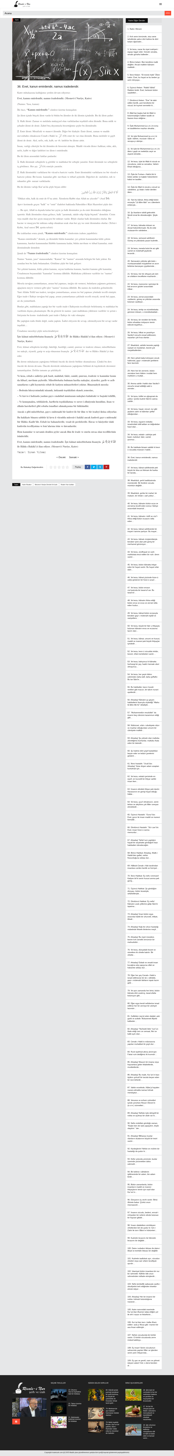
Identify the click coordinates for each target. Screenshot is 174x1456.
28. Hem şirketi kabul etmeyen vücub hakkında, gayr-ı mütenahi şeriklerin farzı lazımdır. (143, 360)
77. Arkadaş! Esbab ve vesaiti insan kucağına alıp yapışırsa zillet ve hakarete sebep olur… (143, 965)
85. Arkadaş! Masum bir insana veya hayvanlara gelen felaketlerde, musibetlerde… (143, 1064)
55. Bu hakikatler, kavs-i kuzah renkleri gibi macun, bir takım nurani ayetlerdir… (143, 689)
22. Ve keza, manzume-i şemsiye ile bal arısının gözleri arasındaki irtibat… (143, 286)
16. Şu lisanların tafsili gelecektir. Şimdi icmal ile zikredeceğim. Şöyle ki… (143, 215)
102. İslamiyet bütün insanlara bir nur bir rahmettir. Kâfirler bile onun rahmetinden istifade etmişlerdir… (143, 1273)
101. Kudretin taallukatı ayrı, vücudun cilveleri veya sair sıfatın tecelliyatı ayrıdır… (144, 1261)
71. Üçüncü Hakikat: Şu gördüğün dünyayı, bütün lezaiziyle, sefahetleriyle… (142, 891)
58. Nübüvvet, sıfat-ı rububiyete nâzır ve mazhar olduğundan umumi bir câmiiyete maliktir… (143, 727)
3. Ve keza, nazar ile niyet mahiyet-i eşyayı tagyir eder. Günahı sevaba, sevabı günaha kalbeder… (143, 51)
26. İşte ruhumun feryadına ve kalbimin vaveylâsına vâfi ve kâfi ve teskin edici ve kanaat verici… (149, 1431)
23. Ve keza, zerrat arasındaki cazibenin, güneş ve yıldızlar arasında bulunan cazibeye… (144, 299)
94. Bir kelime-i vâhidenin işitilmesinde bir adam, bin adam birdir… (141, 1174)
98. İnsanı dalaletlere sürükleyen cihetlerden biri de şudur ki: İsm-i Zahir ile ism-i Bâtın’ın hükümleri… (142, 1227)
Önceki (61, 457)
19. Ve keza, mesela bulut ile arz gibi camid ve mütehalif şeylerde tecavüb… (143, 250)
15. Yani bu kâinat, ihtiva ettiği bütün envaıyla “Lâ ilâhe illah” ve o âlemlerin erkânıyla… (144, 202)
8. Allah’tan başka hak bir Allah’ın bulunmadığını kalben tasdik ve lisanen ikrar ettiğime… (142, 115)
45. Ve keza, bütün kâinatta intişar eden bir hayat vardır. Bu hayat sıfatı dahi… (143, 567)
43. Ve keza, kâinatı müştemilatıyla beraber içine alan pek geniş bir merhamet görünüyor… (142, 541)
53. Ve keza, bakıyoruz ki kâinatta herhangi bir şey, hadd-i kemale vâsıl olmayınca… (143, 664)
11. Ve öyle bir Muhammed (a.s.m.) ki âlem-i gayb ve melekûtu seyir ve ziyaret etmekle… (144, 151)
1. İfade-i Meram (135, 29)
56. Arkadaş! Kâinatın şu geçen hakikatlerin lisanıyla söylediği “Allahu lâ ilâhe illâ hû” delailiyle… (143, 702)
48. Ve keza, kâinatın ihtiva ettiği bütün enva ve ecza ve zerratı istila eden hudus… (142, 602)
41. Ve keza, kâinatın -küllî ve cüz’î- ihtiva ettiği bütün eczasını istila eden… (143, 518)
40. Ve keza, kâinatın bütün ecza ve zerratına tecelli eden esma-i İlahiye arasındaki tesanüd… (143, 506)
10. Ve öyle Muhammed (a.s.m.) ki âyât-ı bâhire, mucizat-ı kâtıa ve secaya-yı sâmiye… (142, 138)
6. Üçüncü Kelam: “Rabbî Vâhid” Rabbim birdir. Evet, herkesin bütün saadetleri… (143, 90)
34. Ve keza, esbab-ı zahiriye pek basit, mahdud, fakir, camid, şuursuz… (142, 437)
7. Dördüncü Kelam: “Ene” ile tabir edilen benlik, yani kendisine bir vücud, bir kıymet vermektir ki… (142, 102)
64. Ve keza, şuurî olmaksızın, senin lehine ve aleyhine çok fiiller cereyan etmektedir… (143, 804)
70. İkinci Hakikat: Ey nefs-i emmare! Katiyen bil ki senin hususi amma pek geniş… (143, 878)
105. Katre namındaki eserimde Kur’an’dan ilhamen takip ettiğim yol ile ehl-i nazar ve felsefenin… (143, 1312)
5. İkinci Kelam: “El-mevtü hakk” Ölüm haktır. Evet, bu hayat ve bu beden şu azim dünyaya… (144, 77)
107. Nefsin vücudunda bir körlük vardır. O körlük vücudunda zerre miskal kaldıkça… (142, 1337)
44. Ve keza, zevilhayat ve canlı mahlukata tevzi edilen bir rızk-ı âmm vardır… (143, 554)
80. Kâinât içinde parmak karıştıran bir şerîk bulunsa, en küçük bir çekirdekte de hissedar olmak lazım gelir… (112, 1396)
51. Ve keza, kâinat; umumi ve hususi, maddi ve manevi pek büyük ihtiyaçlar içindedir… (144, 641)
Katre (17, 20)
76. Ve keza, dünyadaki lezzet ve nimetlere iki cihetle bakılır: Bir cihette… (142, 952)
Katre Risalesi (26, 484)
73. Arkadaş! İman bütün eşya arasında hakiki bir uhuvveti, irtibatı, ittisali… (143, 916)
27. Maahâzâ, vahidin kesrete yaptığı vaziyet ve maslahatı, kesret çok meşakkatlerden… (143, 347)
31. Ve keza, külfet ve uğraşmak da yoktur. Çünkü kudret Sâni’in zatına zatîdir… (143, 398)
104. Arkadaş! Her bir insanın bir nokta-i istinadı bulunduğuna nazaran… (141, 1299)
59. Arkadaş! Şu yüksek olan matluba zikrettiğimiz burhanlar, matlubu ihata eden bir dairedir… (143, 740)
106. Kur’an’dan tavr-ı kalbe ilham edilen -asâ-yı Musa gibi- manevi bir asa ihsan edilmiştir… (143, 1324)
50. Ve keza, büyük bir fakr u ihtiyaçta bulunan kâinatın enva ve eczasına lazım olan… (144, 628)
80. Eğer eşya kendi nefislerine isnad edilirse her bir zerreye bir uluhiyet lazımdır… (143, 1005)
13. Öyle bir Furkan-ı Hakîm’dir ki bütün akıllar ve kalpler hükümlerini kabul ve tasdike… (142, 176)
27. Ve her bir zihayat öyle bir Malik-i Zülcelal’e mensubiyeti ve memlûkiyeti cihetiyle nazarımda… (149, 1413)
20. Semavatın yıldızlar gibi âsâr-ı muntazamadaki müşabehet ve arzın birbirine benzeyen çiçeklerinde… (143, 263)
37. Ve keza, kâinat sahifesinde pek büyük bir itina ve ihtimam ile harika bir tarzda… (143, 470)
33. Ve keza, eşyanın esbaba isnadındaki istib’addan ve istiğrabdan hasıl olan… (144, 424)
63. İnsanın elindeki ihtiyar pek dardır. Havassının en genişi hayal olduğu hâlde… (144, 791)
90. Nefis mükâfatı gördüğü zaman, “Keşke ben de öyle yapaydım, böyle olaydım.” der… (143, 1125)
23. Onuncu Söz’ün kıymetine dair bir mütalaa (74, 1392)
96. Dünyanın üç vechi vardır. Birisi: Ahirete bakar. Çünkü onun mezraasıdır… (143, 1202)
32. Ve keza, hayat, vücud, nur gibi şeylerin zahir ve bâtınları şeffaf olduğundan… (142, 411)
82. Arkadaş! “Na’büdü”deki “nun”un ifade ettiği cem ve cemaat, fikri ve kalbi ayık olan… (143, 1031)
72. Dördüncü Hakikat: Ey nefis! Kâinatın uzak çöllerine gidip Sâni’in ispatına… (143, 903)
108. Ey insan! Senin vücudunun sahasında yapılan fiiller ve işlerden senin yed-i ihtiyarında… (143, 1350)
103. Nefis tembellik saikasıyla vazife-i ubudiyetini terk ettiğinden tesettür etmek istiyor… (144, 1286)
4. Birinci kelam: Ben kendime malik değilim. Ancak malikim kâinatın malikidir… (143, 64)
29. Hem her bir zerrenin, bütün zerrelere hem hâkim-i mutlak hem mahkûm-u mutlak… (142, 373)
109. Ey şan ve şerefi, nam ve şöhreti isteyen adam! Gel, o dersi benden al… (143, 1363)
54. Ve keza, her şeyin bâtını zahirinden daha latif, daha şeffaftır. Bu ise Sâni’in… (143, 676)
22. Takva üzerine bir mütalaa (74, 1405)
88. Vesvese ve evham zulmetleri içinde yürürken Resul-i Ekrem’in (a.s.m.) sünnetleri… (142, 1102)
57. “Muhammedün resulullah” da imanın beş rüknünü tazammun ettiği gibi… (143, 715)
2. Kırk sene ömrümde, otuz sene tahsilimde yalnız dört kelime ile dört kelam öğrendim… (143, 39)
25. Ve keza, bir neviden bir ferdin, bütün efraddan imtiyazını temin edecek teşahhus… (142, 322)
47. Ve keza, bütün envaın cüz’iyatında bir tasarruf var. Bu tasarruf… (141, 590)
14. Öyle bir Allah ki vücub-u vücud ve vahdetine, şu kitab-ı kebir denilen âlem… (144, 189)
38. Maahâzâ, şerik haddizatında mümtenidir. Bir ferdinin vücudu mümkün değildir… (142, 482)
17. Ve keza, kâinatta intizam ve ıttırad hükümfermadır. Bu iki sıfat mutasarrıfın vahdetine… (142, 227)
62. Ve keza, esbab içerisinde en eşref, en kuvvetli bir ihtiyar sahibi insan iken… (142, 778)
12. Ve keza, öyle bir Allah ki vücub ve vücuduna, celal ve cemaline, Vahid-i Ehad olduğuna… (144, 164)
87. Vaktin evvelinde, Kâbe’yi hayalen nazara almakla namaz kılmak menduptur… (143, 1090)
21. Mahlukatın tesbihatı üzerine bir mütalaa (74, 1419)
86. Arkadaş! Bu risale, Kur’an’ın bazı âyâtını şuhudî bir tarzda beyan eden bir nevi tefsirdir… (143, 1077)
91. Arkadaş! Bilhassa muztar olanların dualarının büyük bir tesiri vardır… (142, 1138)
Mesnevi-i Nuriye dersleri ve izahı (46, 484)
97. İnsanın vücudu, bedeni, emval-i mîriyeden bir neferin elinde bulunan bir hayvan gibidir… (143, 1215)
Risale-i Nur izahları (67, 484)
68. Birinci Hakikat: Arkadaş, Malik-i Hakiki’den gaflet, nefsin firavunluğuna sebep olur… (143, 855)
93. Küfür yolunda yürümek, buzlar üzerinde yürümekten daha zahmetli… (142, 1161)
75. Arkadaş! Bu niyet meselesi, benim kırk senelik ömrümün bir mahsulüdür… (141, 939)
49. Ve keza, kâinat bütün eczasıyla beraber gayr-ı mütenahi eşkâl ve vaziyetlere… (143, 615)
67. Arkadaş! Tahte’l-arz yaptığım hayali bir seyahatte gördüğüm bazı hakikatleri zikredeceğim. (143, 842)
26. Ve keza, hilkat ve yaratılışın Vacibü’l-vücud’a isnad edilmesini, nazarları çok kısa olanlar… (142, 335)
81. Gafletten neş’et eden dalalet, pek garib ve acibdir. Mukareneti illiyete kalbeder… (144, 1018)
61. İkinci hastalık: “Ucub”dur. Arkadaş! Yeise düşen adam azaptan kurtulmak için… (143, 766)
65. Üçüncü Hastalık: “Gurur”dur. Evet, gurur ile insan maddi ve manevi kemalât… (144, 817)
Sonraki (74, 457)
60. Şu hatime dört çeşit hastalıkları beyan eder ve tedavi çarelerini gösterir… (143, 753)
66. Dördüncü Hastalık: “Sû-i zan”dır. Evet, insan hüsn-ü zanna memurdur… (143, 829)
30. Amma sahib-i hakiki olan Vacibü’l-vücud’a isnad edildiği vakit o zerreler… (144, 386)
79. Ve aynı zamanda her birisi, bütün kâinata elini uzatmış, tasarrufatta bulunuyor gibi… (144, 993)
